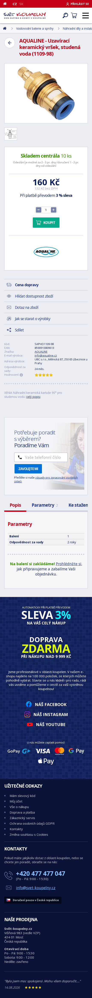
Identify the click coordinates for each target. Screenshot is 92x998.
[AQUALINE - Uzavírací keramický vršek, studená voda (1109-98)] (46, 93)
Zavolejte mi (28, 469)
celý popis (33, 397)
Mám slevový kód (22, 796)
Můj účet (16, 801)
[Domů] (6, 3)
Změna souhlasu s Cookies (29, 834)
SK (21, 4)
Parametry (45, 505)
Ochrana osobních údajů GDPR (32, 823)
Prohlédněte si (68, 563)
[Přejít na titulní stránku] (24, 15)
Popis (15, 505)
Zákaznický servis (22, 818)
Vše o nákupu (19, 807)
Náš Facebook (51, 704)
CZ (15, 4)
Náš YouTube (50, 724)
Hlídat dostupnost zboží (34, 296)
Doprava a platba (22, 812)
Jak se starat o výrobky (32, 318)
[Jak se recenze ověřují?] (21, 375)
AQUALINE (41, 352)
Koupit (49, 222)
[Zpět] (9, 42)
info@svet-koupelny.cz (35, 887)
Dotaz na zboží (26, 307)
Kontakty (16, 829)
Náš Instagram (50, 714)
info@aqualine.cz (46, 355)
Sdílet (19, 329)
